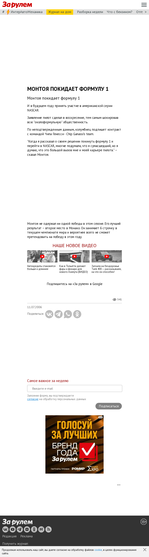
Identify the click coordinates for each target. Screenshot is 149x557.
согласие (32, 399)
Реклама (26, 536)
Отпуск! (142, 12)
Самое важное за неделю (47, 380)
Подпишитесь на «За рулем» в (74, 284)
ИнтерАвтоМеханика (26, 12)
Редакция (9, 536)
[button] (145, 550)
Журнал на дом (59, 12)
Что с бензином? (119, 12)
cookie (98, 550)
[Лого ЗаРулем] (17, 5)
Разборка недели (90, 12)
